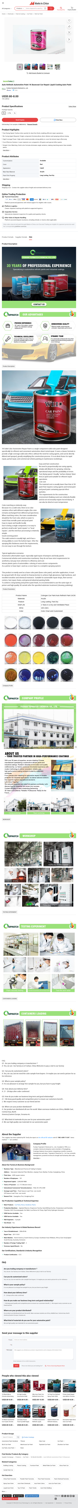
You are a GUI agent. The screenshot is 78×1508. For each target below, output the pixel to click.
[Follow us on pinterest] (73, 1496)
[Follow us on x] (65, 1496)
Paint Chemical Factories (61, 1479)
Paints (34, 1205)
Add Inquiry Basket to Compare (39, 73)
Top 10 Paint (21, 1488)
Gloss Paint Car (64, 1465)
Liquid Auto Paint (8, 1488)
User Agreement (49, 1503)
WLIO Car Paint (6, 1444)
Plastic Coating (21, 1465)
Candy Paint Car (8, 1470)
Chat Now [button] (59, 120)
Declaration (59, 1503)
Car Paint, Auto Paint (8, 1448)
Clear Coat (42, 1441)
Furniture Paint (34, 1465)
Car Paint (30, 14)
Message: (9, 1350)
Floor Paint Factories (44, 1479)
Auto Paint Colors (39, 1483)
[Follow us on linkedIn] (56, 1498)
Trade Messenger (32, 1496)
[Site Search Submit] (51, 8)
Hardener (28, 1205)
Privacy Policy (68, 1503)
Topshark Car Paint (44, 1444)
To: (11, 1345)
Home (3, 14)
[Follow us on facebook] (62, 1496)
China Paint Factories (9, 1479)
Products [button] (19, 8)
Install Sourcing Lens (11, 1498)
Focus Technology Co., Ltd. (26, 1503)
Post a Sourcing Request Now (55, 1366)
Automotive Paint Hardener (10, 1441)
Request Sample (32, 124)
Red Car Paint (39, 14)
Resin (23, 1205)
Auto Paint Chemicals (24, 1483)
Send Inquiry (20, 120)
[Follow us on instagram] (68, 1496)
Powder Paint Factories (27, 1479)
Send (16, 1366)
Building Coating (8, 1465)
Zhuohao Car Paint (63, 1444)
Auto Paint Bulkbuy (46, 1488)
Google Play (18, 1496)
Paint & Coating (20, 14)
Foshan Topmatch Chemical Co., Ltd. (17, 88)
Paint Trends (32, 1488)
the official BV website (45, 1137)
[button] (3, 3)
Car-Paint (18, 1205)
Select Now (72, 106)
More (3, 1491)
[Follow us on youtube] (71, 1496)
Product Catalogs (28, 1437)
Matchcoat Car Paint (26, 1444)
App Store (7, 1496)
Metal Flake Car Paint (49, 1465)
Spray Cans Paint (8, 1483)
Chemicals (11, 14)
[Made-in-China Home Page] (39, 3)
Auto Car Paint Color (55, 1483)
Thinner (22, 1441)
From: (10, 1340)
